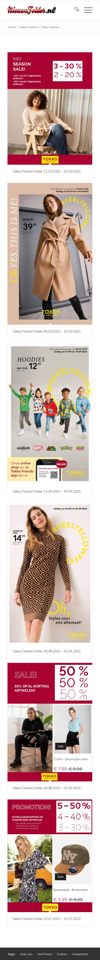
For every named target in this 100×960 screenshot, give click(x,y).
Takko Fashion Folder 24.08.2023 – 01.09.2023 (46, 788)
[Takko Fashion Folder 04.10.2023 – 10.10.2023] (50, 254)
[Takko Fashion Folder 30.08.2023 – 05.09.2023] (50, 574)
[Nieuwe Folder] (41, 10)
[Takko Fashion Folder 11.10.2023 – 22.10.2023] (50, 108)
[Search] (74, 10)
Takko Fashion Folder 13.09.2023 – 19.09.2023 (46, 491)
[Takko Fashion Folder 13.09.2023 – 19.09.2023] (50, 414)
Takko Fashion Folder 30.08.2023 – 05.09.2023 (46, 651)
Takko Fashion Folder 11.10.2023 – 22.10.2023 (46, 171)
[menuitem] (74, 10)
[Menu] (85, 10)
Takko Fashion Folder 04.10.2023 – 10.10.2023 (46, 331)
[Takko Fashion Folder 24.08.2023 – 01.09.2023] (50, 722)
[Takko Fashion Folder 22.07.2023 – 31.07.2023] (50, 855)
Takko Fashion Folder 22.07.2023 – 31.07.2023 (46, 919)
